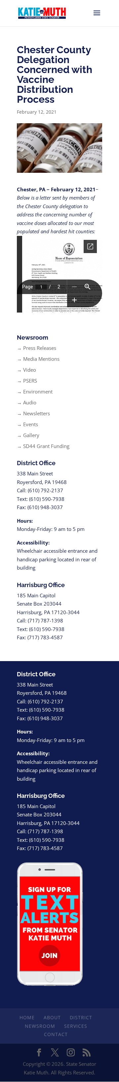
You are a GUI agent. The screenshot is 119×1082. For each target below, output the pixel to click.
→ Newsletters (33, 413)
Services (75, 1026)
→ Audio (26, 402)
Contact (56, 1034)
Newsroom (40, 1026)
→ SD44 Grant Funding (43, 446)
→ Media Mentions (38, 358)
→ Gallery (28, 435)
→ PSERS (27, 380)
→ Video (26, 369)
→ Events (27, 424)
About (52, 1017)
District (81, 1017)
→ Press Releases (36, 348)
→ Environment (35, 391)
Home (27, 1017)
